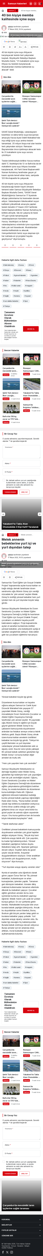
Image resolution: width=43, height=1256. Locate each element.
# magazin (28, 286)
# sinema (17, 296)
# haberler (17, 280)
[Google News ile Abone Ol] (9, 41)
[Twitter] (7, 1252)
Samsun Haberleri (17, 3)
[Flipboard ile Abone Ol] (22, 41)
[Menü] (4, 3)
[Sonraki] (39, 514)
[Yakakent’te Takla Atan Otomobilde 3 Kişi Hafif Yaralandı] (31, 389)
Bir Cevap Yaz (10, 434)
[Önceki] (3, 514)
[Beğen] (4, 47)
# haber (6, 280)
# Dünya (6, 270)
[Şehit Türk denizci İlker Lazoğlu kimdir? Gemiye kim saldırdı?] (11, 116)
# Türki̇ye (6, 306)
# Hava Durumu (31, 280)
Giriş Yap (24, 492)
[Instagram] (11, 1252)
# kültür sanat (15, 286)
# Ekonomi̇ (17, 270)
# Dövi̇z (31, 265)
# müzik (16, 291)
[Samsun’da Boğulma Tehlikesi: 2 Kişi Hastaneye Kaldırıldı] (31, 413)
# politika (27, 291)
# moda (5, 291)
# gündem (34, 275)
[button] (31, 3)
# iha (5, 286)
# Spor (25, 301)
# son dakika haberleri (10, 301)
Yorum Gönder (10, 492)
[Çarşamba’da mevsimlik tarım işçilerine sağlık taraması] (11, 91)
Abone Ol (31, 329)
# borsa (21, 265)
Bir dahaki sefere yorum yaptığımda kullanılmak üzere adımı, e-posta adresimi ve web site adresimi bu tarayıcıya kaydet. (21, 483)
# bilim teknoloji (8, 265)
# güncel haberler (20, 275)
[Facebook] (3, 1252)
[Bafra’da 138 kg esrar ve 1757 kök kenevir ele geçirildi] (11, 413)
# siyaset (28, 296)
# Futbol (6, 275)
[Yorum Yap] (15, 47)
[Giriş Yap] (35, 3)
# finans (28, 270)
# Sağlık (6, 296)
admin (10, 26)
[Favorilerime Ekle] (10, 47)
